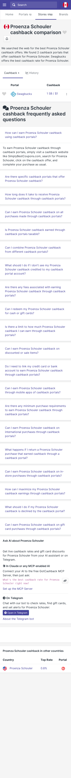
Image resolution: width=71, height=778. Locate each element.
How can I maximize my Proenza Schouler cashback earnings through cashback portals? (35, 491)
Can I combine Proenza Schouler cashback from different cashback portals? (33, 249)
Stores (45, 14)
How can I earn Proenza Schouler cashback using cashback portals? (33, 135)
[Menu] (4, 5)
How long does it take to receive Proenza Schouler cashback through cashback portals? (35, 196)
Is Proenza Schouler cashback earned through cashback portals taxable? (35, 232)
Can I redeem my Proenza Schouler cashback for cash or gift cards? (34, 311)
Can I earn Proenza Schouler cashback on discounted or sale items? (32, 350)
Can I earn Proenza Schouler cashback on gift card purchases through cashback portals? (35, 526)
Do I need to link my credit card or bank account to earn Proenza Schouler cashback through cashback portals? (34, 370)
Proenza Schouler (21, 668)
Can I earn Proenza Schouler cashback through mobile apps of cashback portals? (32, 390)
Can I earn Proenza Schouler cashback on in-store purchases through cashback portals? (34, 473)
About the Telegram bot (18, 619)
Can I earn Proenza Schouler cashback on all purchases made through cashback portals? (34, 214)
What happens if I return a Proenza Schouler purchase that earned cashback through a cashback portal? (34, 454)
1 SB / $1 (52, 93)
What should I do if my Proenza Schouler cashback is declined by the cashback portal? (35, 509)
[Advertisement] (35, 635)
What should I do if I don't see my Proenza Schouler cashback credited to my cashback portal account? (34, 269)
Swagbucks (24, 94)
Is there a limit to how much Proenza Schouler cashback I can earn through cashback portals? (35, 331)
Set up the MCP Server (18, 588)
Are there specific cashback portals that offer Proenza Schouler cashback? (35, 178)
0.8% (44, 668)
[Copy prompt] (65, 580)
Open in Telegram (17, 612)
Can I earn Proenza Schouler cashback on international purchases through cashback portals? (32, 432)
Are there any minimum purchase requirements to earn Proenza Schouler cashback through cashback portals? (35, 410)
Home (9, 14)
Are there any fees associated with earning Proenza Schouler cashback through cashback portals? (35, 291)
